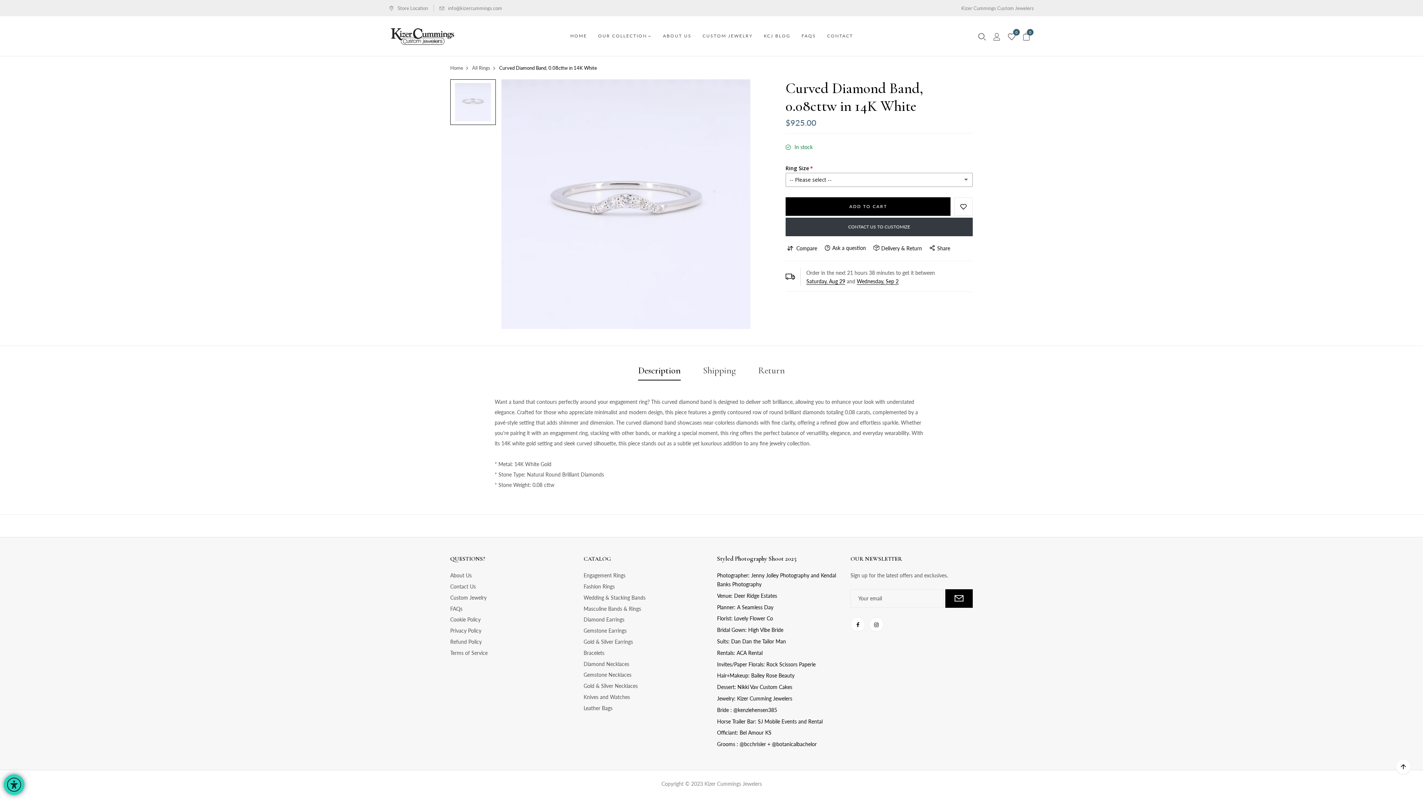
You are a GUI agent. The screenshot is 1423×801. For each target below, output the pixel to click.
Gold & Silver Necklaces (611, 686)
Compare (806, 248)
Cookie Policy (465, 619)
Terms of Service (469, 653)
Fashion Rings (599, 586)
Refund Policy (466, 642)
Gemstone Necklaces (607, 675)
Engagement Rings (605, 575)
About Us (461, 575)
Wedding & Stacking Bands (615, 597)
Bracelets (594, 653)
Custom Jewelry (468, 597)
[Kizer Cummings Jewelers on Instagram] (876, 624)
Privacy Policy (465, 630)
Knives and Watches (607, 697)
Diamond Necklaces (606, 664)
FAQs (456, 609)
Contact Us (463, 586)
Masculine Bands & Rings (612, 609)
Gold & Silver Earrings (608, 642)
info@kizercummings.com (475, 8)
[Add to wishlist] (963, 206)
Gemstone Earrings (605, 630)
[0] (1011, 37)
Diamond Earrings (604, 619)
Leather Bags (598, 708)
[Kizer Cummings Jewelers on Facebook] (857, 624)
